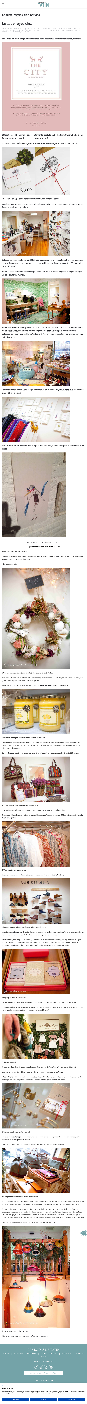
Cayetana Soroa (9, 143)
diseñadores (27, 30)
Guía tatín (67, 1354)
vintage (16, 32)
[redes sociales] (36, 1367)
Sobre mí (80, 1354)
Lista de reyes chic (17, 23)
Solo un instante (24, 1331)
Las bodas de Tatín (23, 28)
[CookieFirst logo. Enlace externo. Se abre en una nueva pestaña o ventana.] (2, 1386)
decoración (14, 30)
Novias (6, 1354)
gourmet (38, 30)
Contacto (43, 1357)
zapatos (25, 32)
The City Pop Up (9, 198)
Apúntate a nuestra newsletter (43, 1373)
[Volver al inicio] (43, 4)
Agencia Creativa (49, 1354)
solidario (7, 32)
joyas (58, 30)
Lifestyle (66, 30)
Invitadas (18, 1354)
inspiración (49, 30)
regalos (76, 30)
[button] (3, 4)
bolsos (69, 28)
